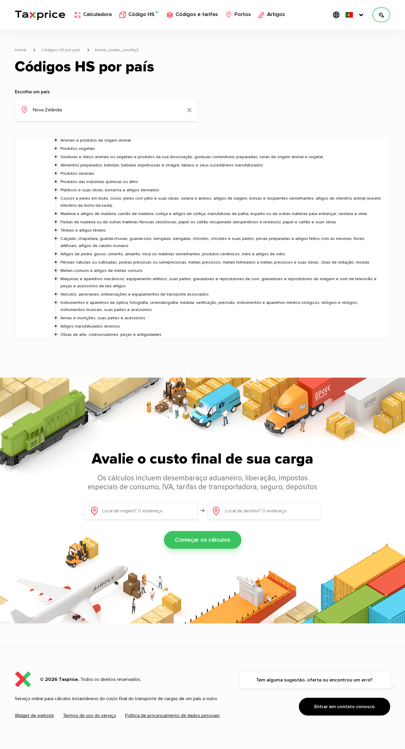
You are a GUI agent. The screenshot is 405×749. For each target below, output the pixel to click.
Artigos (276, 14)
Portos (243, 14)
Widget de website (34, 715)
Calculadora (97, 14)
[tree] (202, 237)
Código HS (143, 14)
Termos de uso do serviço (89, 715)
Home (20, 50)
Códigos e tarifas (197, 14)
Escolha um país (32, 91)
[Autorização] (381, 14)
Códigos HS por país (60, 50)
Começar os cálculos (202, 540)
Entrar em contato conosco (344, 706)
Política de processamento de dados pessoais (172, 715)
